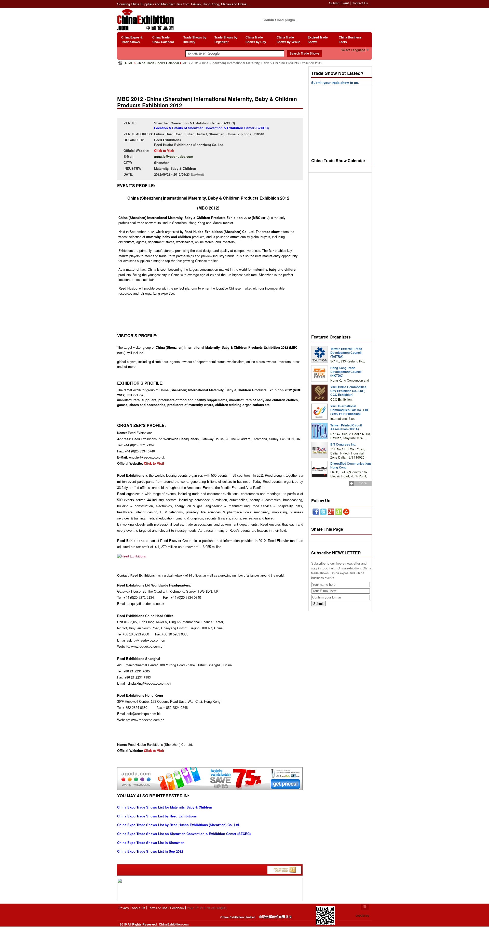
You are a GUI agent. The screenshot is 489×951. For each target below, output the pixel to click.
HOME (129, 62)
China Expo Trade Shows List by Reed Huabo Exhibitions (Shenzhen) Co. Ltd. (178, 825)
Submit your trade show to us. (335, 82)
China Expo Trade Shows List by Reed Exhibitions (157, 816)
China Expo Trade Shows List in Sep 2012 (150, 851)
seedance (362, 915)
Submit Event (339, 3)
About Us (138, 907)
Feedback (177, 907)
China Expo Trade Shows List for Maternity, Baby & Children (164, 807)
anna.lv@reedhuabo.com (173, 156)
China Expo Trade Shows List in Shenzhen (150, 842)
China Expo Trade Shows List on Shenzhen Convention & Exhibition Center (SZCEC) (184, 833)
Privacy (123, 907)
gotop (365, 907)
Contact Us (360, 3)
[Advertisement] (211, 79)
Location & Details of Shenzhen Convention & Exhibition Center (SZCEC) (211, 128)
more (362, 483)
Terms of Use (157, 907)
